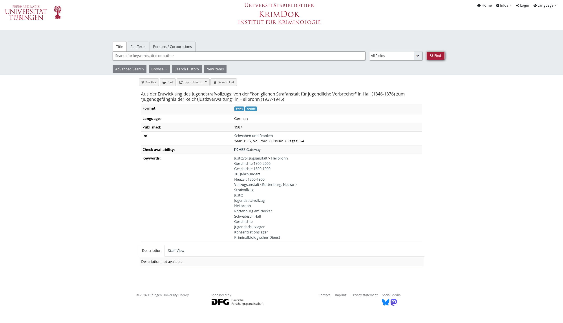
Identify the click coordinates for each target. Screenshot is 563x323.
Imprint (340, 295)
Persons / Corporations (172, 46)
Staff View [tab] (176, 250)
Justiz (238, 195)
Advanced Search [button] (129, 69)
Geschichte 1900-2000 (252, 163)
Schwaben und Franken (253, 135)
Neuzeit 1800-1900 (249, 179)
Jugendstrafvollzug (249, 200)
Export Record (193, 82)
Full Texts (138, 46)
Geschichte (243, 221)
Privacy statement (364, 295)
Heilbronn (279, 158)
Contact (324, 295)
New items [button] (215, 69)
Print (169, 82)
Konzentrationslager (251, 232)
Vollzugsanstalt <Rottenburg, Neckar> (265, 184)
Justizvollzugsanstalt (250, 158)
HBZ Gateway (249, 149)
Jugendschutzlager (249, 226)
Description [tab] (151, 250)
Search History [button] (187, 69)
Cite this (150, 82)
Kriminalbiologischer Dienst (257, 237)
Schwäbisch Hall (247, 216)
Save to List (225, 82)
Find (437, 55)
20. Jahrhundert (247, 174)
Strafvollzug (244, 189)
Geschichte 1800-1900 (252, 168)
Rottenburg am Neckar (253, 211)
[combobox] (239, 55)
